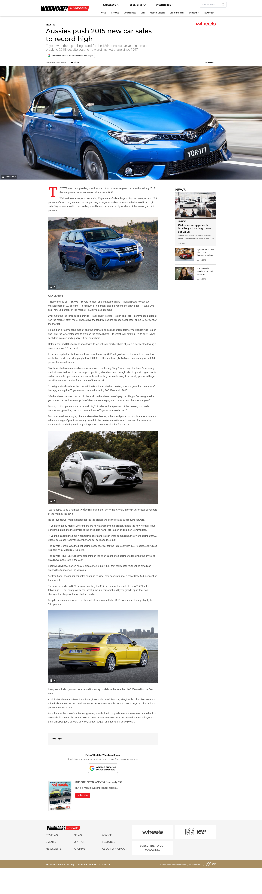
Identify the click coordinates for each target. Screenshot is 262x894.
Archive (79, 848)
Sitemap (93, 864)
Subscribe (194, 12)
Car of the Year (177, 12)
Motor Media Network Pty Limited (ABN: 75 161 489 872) (183, 865)
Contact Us (104, 864)
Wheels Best (130, 12)
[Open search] (223, 5)
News (103, 12)
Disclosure (82, 864)
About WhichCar (114, 848)
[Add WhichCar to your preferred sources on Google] (103, 768)
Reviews (115, 12)
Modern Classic (157, 12)
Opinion (79, 841)
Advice (107, 835)
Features (108, 841)
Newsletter (208, 12)
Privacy (71, 864)
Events (51, 841)
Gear (143, 12)
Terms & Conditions (56, 864)
